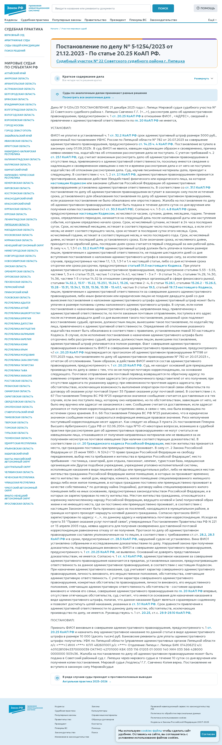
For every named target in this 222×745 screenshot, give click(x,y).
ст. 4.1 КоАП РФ (130, 556)
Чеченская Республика (19, 477)
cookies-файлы (151, 730)
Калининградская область (22, 159)
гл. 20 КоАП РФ (147, 120)
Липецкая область (17, 224)
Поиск (163, 8)
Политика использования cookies (168, 717)
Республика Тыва (16, 370)
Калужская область (18, 164)
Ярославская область (19, 503)
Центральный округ (18, 467)
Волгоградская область (21, 109)
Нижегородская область (21, 250)
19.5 (152, 287)
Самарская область (18, 391)
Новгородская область (20, 255)
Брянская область (16, 99)
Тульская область (16, 433)
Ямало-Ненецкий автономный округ (17, 497)
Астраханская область (20, 88)
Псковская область (17, 297)
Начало (54, 28)
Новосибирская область (21, 261)
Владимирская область (20, 104)
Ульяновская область (19, 448)
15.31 (65, 287)
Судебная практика (35, 20)
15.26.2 (196, 283)
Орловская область (18, 276)
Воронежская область (19, 120)
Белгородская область (20, 94)
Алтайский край (15, 73)
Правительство (95, 20)
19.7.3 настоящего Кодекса (190, 287)
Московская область (19, 235)
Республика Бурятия (18, 318)
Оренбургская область (19, 271)
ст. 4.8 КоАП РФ (173, 209)
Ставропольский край (19, 412)
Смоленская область (19, 406)
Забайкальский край (18, 135)
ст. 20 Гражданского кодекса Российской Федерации (120, 443)
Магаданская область (19, 229)
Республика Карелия (18, 339)
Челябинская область (19, 472)
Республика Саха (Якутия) (21, 360)
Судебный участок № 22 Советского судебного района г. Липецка (120, 61)
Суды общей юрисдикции (22, 45)
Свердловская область (20, 401)
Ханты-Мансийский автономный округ (18, 460)
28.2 (203, 535)
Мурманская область (19, 240)
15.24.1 (113, 283)
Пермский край (14, 287)
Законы (96, 706)
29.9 (163, 613)
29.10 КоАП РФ (179, 613)
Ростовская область (18, 380)
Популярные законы (66, 20)
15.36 (95, 287)
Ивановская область (18, 141)
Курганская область (18, 209)
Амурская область (17, 78)
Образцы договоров (103, 719)
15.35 (85, 287)
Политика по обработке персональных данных (175, 713)
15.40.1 (116, 287)
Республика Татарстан (19, 365)
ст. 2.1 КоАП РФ (124, 174)
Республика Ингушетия (20, 328)
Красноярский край (18, 203)
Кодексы (11, 20)
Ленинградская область (21, 219)
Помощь (208, 8)
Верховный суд (14, 35)
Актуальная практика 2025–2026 (87, 681)
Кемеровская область (19, 183)
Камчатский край (16, 169)
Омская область (15, 266)
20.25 (146, 613)
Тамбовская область (18, 417)
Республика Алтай (16, 308)
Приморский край (16, 292)
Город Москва (14, 125)
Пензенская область (18, 282)
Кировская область (17, 188)
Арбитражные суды (17, 40)
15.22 (91, 283)
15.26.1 (170, 283)
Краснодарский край (19, 198)
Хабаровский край (17, 453)
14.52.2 (70, 283)
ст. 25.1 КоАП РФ (63, 157)
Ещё (211, 20)
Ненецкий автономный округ (24, 245)
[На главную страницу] (27, 10)
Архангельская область (20, 83)
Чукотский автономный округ (21, 489)
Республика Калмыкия (19, 334)
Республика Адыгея (17, 302)
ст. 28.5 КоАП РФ (123, 539)
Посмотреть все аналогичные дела (88, 97)
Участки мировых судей (74, 28)
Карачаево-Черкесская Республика (19, 176)
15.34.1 (75, 287)
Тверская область (16, 422)
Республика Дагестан (19, 323)
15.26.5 (210, 283)
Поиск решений (15, 50)
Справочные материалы (104, 715)
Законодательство (163, 20)
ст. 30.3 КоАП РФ (119, 209)
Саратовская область (19, 396)
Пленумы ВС (138, 20)
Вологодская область (20, 115)
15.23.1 (102, 283)
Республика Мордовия (20, 354)
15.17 (81, 283)
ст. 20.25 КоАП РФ (126, 116)
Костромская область (19, 193)
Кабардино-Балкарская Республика (20, 153)
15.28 (54, 287)
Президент (118, 20)
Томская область (16, 427)
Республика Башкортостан (22, 313)
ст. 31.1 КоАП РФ (197, 187)
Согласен (208, 734)
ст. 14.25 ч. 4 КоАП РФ (156, 144)
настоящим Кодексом (68, 183)
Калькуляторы (99, 710)
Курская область (16, 214)
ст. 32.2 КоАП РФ (123, 135)
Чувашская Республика (20, 482)
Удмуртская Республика (20, 443)
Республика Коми (16, 344)
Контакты (97, 723)
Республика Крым (16, 349)
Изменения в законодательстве (72, 736)
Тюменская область (18, 438)
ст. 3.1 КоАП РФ (144, 604)
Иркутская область (17, 146)
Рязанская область (17, 386)
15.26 (124, 283)
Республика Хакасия (18, 375)
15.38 (104, 287)
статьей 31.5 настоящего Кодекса (154, 265)
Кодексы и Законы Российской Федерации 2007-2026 (180, 722)
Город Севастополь (18, 130)
